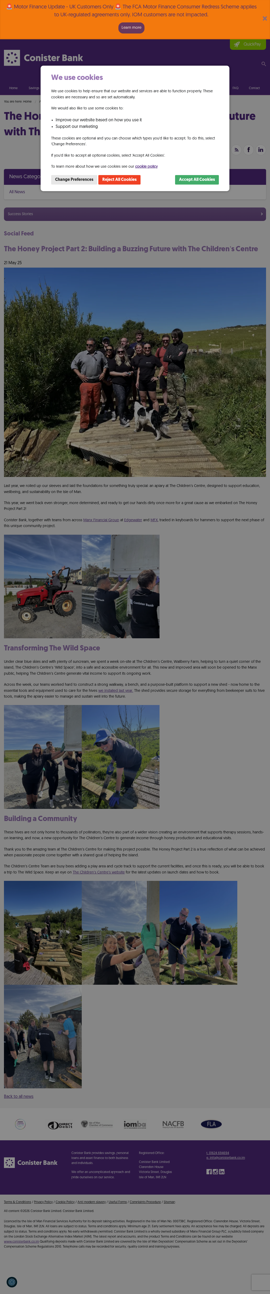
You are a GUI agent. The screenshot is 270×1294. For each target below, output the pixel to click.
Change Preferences (74, 180)
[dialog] (135, 128)
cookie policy (146, 167)
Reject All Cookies (119, 180)
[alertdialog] (135, 19)
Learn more (131, 28)
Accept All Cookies (197, 180)
